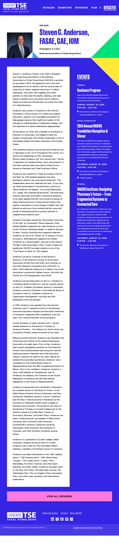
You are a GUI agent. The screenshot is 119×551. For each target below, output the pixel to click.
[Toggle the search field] (100, 8)
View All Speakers (59, 496)
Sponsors (81, 7)
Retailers (49, 7)
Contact (64, 513)
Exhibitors (65, 7)
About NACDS (76, 513)
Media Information (50, 513)
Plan (94, 7)
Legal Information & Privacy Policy (87, 528)
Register (110, 7)
